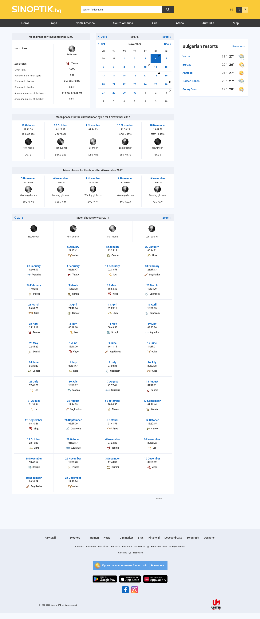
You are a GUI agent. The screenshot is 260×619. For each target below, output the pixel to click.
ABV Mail (50, 537)
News (107, 537)
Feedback (127, 546)
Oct (103, 44)
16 (134, 75)
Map (236, 23)
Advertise (91, 546)
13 (103, 75)
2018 (166, 36)
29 (124, 92)
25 (155, 84)
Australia (208, 23)
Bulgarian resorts (200, 46)
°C (239, 9)
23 (134, 84)
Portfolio (115, 546)
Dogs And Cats (173, 537)
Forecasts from (159, 546)
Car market (126, 537)
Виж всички (238, 46)
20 (103, 84)
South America (123, 23)
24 (145, 84)
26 (166, 84)
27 (103, 92)
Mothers (75, 537)
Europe (52, 23)
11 (155, 67)
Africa (180, 23)
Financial (154, 537)
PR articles (103, 546)
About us (79, 546)
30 (103, 58)
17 (145, 75)
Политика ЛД (141, 546)
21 (113, 84)
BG (231, 9)
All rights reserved (69, 605)
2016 (104, 36)
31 (113, 58)
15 (124, 75)
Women (94, 537)
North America (85, 23)
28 (113, 92)
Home (25, 23)
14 (113, 75)
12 (166, 67)
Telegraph (193, 537)
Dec (166, 44)
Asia (154, 23)
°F (245, 9)
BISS (141, 537)
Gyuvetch (209, 537)
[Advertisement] (93, 508)
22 (124, 84)
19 (166, 75)
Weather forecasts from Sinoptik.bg (38, 10)
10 (145, 67)
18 (155, 75)
